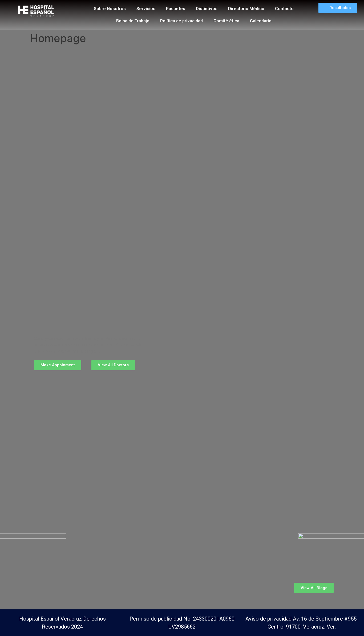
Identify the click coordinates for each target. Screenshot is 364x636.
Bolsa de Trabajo (132, 20)
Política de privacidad (181, 20)
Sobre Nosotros (110, 8)
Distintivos (206, 8)
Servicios (145, 8)
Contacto (284, 8)
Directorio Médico (246, 8)
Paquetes (175, 8)
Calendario (261, 20)
